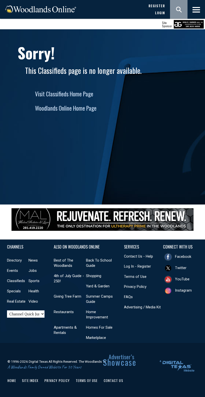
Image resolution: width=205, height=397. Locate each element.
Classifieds (16, 281)
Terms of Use (135, 276)
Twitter (180, 268)
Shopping (93, 276)
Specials (14, 291)
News (33, 260)
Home (12, 380)
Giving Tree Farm (67, 296)
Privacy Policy (135, 286)
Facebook (183, 256)
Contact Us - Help (138, 256)
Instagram (183, 290)
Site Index (30, 380)
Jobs (32, 270)
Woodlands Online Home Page (65, 108)
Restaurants (64, 312)
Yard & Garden (98, 286)
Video (33, 301)
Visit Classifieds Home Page (64, 94)
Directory (14, 260)
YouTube (182, 279)
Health (33, 291)
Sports (34, 281)
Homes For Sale (99, 327)
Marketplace (96, 337)
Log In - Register (137, 266)
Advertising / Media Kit (142, 307)
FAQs (128, 297)
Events (12, 270)
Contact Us (113, 380)
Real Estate (16, 301)
